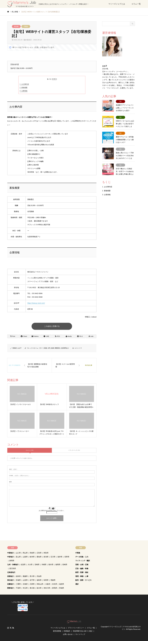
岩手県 (32, 580)
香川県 (32, 576)
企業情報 (23, 91)
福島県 (39, 580)
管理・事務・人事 (81, 576)
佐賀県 (23, 564)
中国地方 (10, 553)
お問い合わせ (68, 634)
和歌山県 (40, 584)
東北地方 (10, 580)
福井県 (59, 557)
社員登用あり (65, 348)
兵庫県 (32, 584)
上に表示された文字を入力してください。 (52, 510)
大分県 (30, 564)
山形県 (25, 580)
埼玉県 (25, 588)
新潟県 (46, 557)
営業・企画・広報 (81, 564)
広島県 (39, 553)
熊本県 (50, 564)
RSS (13, 628)
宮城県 (18, 580)
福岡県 (57, 564)
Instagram (8, 628)
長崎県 (64, 564)
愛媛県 (25, 576)
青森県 (53, 580)
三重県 (18, 584)
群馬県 (54, 588)
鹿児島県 (12, 568)
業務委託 (57, 348)
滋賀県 (61, 584)
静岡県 (11, 560)
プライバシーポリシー (76, 628)
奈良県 (54, 584)
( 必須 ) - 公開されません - (19, 475)
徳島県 (18, 576)
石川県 (53, 557)
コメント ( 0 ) (29, 450)
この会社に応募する (52, 326)
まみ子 (19, 348)
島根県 (32, 553)
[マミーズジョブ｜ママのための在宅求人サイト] (74, 622)
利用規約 (67, 631)
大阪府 (47, 584)
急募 (52, 348)
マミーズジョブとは (116, 4)
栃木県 (39, 588)
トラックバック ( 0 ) (74, 450)
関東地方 (10, 588)
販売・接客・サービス (83, 580)
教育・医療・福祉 (81, 572)
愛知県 (39, 557)
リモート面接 (43, 348)
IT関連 (26, 26)
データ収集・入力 (81, 557)
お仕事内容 (24, 84)
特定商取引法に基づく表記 (82, 631)
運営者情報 (57, 631)
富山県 (18, 557)
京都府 (25, 584)
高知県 (39, 576)
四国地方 (10, 576)
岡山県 (25, 553)
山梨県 (25, 557)
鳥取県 (46, 553)
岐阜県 (32, 557)
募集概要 (23, 87)
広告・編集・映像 (81, 568)
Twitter (10, 628)
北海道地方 (11, 572)
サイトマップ (80, 634)
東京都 (16, 26)
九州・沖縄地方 (13, 564)
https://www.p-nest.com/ (36, 303)
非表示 (54, 79)
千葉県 (18, 588)
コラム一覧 (136, 4)
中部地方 (10, 557)
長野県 (66, 557)
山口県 (18, 553)
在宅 (49, 348)
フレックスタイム (32, 348)
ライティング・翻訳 (82, 560)
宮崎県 (37, 564)
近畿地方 (10, 584)
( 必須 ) (13, 469)
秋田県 (46, 580)
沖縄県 (44, 564)
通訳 (77, 584)
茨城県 (61, 588)
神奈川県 (47, 588)
